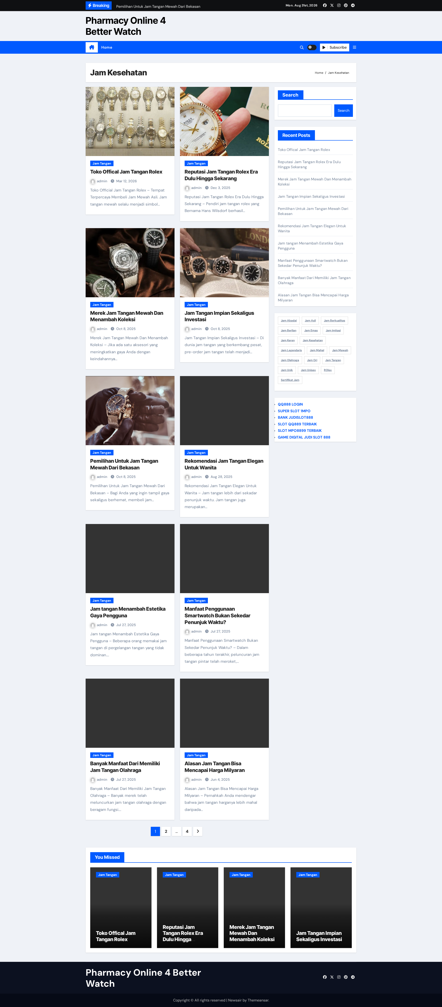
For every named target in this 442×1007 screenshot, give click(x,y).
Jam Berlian (288, 330)
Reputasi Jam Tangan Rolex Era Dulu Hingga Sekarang (183, 936)
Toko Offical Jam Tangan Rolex (126, 172)
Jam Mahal (317, 350)
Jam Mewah (340, 350)
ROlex (328, 370)
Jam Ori (312, 360)
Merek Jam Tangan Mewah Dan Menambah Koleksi (252, 933)
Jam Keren (288, 340)
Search (290, 95)
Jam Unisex (308, 370)
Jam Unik (287, 370)
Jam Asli (310, 320)
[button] (354, 47)
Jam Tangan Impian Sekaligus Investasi (311, 196)
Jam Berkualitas (334, 320)
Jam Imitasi (333, 330)
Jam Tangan (102, 163)
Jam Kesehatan (313, 340)
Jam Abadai (289, 320)
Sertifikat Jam (290, 380)
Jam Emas (311, 330)
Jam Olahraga (290, 360)
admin (102, 181)
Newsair (235, 1000)
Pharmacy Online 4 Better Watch (126, 26)
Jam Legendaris (291, 350)
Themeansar (258, 1000)
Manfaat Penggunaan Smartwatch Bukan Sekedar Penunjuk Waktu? (217, 615)
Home (106, 47)
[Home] (92, 47)
